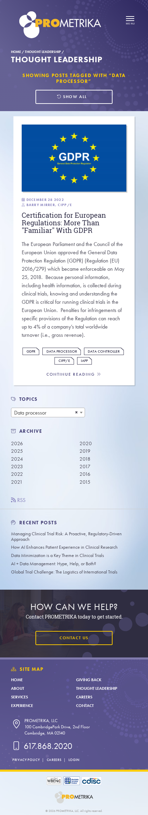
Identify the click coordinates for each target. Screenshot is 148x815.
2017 (85, 466)
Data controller (104, 351)
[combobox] (48, 412)
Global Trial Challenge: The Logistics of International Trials (64, 572)
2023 (17, 466)
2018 (85, 458)
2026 (17, 443)
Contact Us (74, 638)
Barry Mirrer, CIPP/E (49, 205)
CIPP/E (64, 360)
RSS (20, 500)
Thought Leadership (43, 52)
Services (19, 697)
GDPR (31, 351)
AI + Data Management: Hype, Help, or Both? (53, 564)
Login (74, 760)
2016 (85, 474)
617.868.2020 (47, 746)
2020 (86, 443)
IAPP (84, 360)
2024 (17, 458)
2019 (85, 451)
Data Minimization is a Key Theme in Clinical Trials (57, 555)
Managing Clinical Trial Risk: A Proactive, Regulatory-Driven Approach (66, 536)
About (17, 688)
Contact (85, 705)
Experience (22, 705)
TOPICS (28, 399)
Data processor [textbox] (30, 412)
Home (16, 52)
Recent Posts (37, 523)
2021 (17, 482)
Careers (84, 697)
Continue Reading (71, 374)
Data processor (61, 351)
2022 (17, 474)
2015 (85, 482)
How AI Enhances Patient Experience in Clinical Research (64, 547)
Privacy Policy (26, 760)
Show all (74, 96)
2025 (17, 451)
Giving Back (89, 680)
